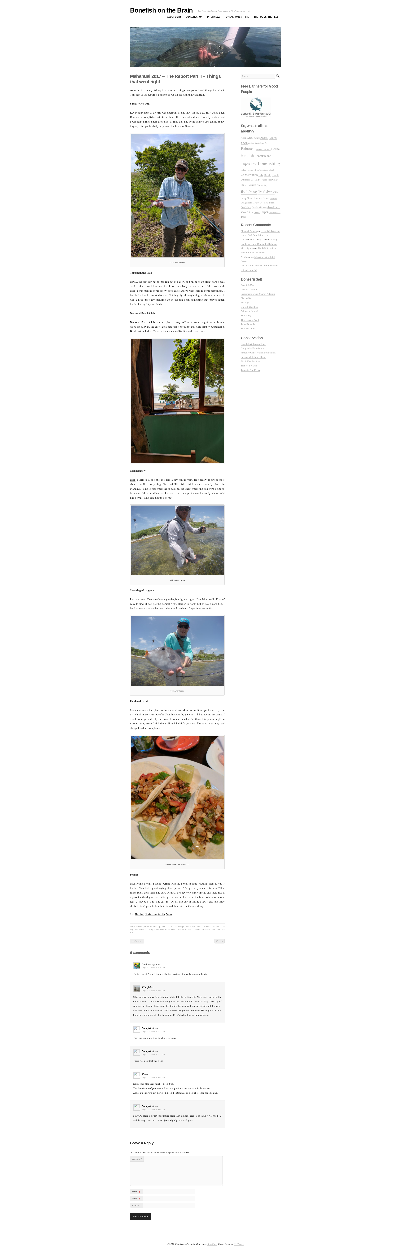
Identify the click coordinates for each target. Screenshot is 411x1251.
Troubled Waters (249, 365)
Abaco (257, 137)
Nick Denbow (151, 914)
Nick (133, 479)
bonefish (247, 155)
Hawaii (266, 198)
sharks (270, 207)
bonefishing (269, 163)
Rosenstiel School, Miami (253, 356)
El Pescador (261, 179)
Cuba (260, 174)
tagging (257, 212)
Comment (137, 1158)
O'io (261, 202)
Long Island (246, 202)
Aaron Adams (247, 137)
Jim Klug (273, 198)
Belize (275, 148)
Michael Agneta (151, 964)
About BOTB (174, 17)
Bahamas (248, 148)
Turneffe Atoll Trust (250, 369)
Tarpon (169, 914)
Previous (137, 941)
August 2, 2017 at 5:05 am (153, 991)
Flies (243, 185)
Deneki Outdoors (249, 289)
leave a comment (192, 929)
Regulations (246, 207)
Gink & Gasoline (249, 306)
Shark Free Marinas (250, 361)
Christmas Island (266, 169)
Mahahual (139, 914)
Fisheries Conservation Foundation (258, 352)
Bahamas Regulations (263, 149)
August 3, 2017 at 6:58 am (153, 1077)
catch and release (253, 170)
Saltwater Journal (249, 311)
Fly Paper (245, 302)
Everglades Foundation (252, 348)
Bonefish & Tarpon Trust (253, 343)
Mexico (256, 202)
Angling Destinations (256, 143)
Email (136, 1199)
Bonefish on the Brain (161, 10)
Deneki (267, 174)
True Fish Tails (248, 328)
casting (243, 169)
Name (136, 1192)
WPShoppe (239, 1243)
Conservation (194, 17)
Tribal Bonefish (248, 324)
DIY (253, 179)
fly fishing (266, 191)
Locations (206, 926)
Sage (254, 207)
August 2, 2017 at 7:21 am (153, 1032)
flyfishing (249, 191)
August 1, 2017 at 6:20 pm (153, 968)
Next (219, 941)
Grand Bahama (254, 198)
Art (266, 143)
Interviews (213, 17)
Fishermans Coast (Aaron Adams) (258, 293)
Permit (272, 202)
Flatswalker (273, 179)
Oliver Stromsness (250, 265)
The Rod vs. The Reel (266, 17)
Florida (251, 185)
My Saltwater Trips (237, 17)
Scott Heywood (261, 207)
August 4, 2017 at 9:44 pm (153, 1109)
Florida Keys (262, 185)
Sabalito (161, 914)
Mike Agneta (247, 248)
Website (135, 1205)
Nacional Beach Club (142, 322)
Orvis (266, 202)
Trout (243, 216)
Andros (264, 137)
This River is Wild (250, 319)
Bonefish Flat (247, 285)
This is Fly (246, 315)
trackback (207, 929)
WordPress (212, 1243)
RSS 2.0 (168, 929)
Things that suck (274, 212)
